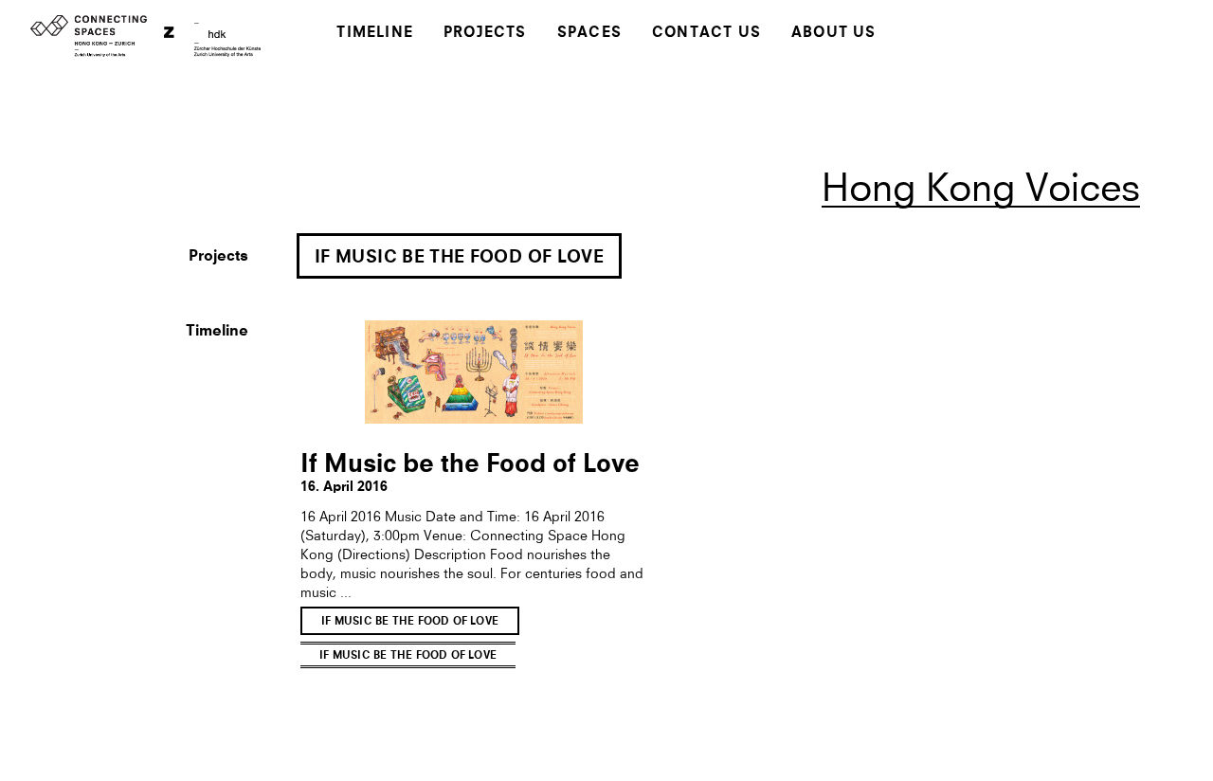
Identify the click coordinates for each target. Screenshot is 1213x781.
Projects (485, 34)
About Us (834, 34)
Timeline (374, 34)
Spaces (589, 34)
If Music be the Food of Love (459, 257)
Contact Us (706, 34)
